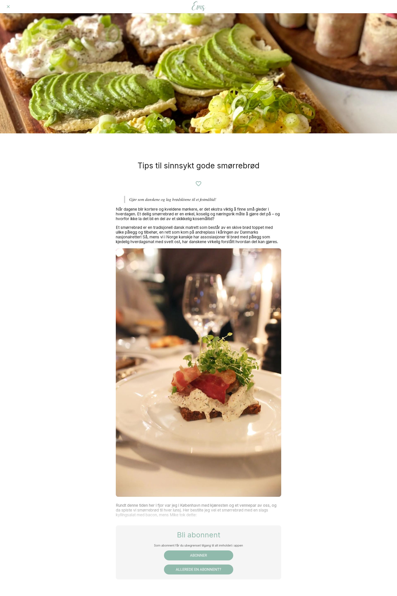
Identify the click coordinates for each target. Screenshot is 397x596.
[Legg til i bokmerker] (198, 184)
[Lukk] (8, 6)
